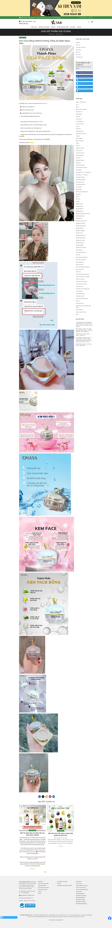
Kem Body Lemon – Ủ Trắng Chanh (83, 172)
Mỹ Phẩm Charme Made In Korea (83, 213)
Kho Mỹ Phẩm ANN (83, 17)
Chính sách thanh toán (43, 883)
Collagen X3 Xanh (79, 131)
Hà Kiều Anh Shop (79, 155)
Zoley (77, 314)
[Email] (46, 796)
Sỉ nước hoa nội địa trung (82, 889)
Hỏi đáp (59, 883)
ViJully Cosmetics (79, 309)
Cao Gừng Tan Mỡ (80, 123)
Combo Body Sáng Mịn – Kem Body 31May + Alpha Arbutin (83, 345)
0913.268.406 (31, 17)
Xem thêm (32, 868)
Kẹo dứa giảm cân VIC (80, 184)
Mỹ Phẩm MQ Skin (80, 893)
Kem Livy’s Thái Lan (80, 182)
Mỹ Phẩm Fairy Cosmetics (81, 220)
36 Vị (77, 104)
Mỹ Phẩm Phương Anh (80, 235)
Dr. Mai (77, 143)
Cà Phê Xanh (78, 119)
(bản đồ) (59, 17)
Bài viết (53, 27)
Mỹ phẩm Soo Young (80, 240)
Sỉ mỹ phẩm (78, 881)
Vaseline (77, 300)
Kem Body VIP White (80, 177)
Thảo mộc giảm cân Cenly (81, 283)
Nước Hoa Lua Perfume (81, 259)
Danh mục (91, 17)
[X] (43, 796)
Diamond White (79, 138)
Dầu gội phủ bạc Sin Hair (81, 133)
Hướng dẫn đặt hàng (63, 27)
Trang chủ (34, 27)
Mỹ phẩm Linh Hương (80, 223)
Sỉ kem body (79, 891)
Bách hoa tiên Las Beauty (81, 109)
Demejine (78, 135)
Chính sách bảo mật (42, 889)
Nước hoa (78, 44)
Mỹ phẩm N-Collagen (80, 230)
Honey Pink (78, 162)
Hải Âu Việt (78, 157)
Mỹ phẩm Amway (79, 203)
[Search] (89, 22)
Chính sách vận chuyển (43, 887)
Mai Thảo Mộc (79, 189)
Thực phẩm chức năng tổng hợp (82, 288)
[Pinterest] (50, 796)
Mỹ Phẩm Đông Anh (80, 216)
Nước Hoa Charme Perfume (82, 257)
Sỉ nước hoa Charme (81, 887)
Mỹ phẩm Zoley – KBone (81, 247)
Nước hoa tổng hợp (80, 262)
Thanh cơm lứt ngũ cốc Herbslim (82, 276)
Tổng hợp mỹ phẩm (80, 296)
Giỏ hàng (72, 27)
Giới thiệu (40, 881)
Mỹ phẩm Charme (79, 211)
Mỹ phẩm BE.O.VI (79, 208)
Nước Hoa (78, 254)
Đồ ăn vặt (78, 52)
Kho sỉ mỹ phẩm (57, 920)
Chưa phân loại (79, 57)
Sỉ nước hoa (79, 883)
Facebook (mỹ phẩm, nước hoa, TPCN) (86, 76)
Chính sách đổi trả (42, 885)
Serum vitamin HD (79, 269)
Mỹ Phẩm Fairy (79, 218)
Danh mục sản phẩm (44, 27)
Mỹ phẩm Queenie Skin (81, 237)
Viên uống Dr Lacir (80, 303)
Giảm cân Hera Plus (80, 152)
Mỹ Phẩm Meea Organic (81, 225)
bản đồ (27, 892)
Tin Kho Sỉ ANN (79, 291)
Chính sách (78, 128)
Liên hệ (79, 27)
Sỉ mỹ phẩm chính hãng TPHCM (64, 885)
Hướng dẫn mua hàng (62, 881)
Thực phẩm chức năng (80, 47)
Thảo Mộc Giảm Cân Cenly (81, 281)
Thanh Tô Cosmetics (80, 279)
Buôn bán (78, 116)
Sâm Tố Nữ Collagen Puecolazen (83, 266)
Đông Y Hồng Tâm (80, 140)
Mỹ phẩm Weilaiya (79, 245)
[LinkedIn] (53, 796)
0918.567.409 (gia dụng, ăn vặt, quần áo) (86, 83)
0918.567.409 (24, 17)
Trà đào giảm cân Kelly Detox (82, 298)
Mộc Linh (78, 199)
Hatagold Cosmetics (80, 160)
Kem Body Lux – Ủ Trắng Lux (82, 174)
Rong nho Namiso (79, 264)
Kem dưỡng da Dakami (80, 179)
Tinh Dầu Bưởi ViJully (80, 293)
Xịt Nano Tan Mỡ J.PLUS (81, 312)
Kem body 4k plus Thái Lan (81, 167)
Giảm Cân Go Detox (80, 148)
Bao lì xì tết (78, 54)
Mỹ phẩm (78, 42)
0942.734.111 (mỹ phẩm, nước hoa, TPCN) (86, 87)
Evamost (78, 145)
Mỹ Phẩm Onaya (59, 34)
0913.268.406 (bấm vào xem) (10, 917)
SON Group (78, 271)
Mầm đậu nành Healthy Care (82, 191)
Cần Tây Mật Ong (79, 121)
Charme (77, 126)
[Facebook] (39, 796)
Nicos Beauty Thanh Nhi (81, 252)
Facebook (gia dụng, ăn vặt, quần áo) (86, 72)
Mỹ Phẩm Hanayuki (80, 899)
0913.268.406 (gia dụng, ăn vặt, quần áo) (86, 79)
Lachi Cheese (79, 186)
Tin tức (39, 893)
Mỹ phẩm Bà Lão (79, 206)
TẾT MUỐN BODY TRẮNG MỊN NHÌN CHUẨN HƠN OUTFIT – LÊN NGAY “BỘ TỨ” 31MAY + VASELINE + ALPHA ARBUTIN (84, 324)
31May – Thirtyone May (81, 102)
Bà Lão (77, 106)
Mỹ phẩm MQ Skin (80, 228)
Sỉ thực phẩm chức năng (81, 885)
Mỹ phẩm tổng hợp (80, 242)
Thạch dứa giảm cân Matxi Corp (82, 274)
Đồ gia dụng (78, 49)
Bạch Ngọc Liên (79, 111)
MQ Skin (77, 201)
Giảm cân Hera (79, 150)
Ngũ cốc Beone (79, 250)
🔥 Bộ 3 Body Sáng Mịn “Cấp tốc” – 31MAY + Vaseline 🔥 (83, 334)
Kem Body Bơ (79, 169)
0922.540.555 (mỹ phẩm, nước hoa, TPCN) (86, 90)
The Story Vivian (79, 286)
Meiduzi (77, 196)
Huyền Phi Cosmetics (80, 165)
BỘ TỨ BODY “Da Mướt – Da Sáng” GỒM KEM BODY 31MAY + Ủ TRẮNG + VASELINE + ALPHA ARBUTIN (84, 330)
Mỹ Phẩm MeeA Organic (81, 903)
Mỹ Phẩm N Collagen (81, 901)
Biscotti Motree (79, 114)
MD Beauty (78, 194)
